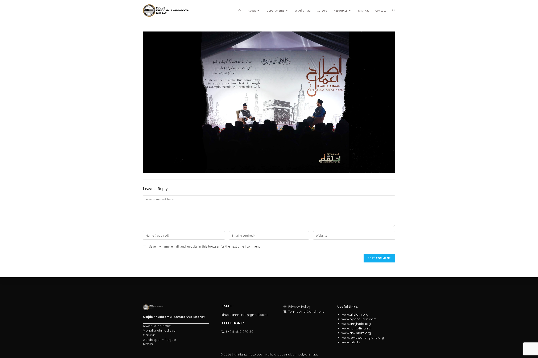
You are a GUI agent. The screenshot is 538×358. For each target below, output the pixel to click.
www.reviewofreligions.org (363, 338)
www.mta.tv (351, 342)
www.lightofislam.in (357, 328)
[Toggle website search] (393, 10)
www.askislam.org (356, 333)
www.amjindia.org (356, 324)
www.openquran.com (359, 319)
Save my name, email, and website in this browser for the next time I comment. (205, 246)
